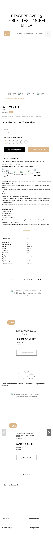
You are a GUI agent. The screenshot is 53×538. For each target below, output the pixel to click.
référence (5, 158)
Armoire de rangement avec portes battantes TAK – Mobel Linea (25, 435)
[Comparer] (26, 328)
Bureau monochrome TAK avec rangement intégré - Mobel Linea (26, 331)
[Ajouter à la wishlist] (48, 34)
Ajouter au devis (39, 150)
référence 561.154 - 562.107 (22, 334)
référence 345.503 (20, 438)
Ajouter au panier (14, 150)
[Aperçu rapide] (29, 328)
